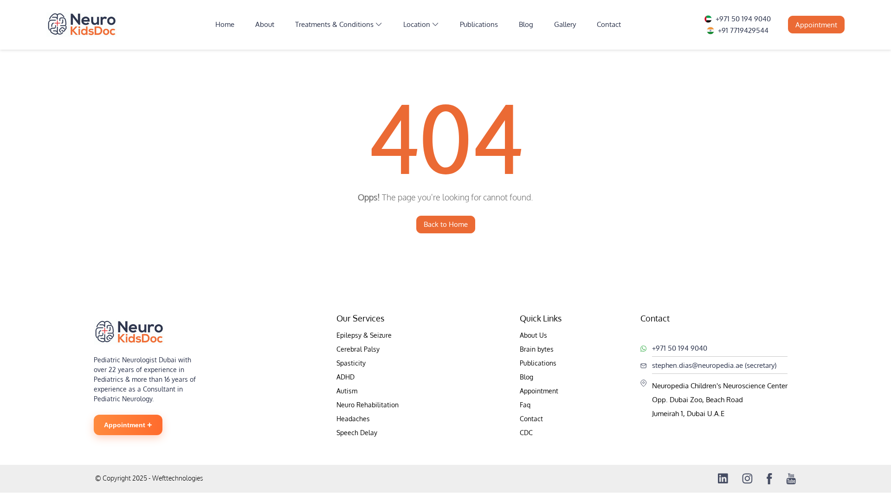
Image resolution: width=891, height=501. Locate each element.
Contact (609, 24)
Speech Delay (356, 433)
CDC (526, 433)
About (264, 24)
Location (416, 24)
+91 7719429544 (743, 30)
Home (224, 24)
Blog (526, 24)
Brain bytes (537, 349)
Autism (346, 391)
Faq (525, 405)
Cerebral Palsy (358, 349)
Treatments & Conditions (334, 24)
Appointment (816, 24)
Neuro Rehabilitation (367, 405)
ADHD (345, 377)
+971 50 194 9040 (743, 19)
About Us (533, 335)
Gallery (565, 24)
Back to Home (446, 224)
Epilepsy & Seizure (364, 335)
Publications (479, 24)
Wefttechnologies (177, 478)
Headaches (353, 419)
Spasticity (351, 363)
